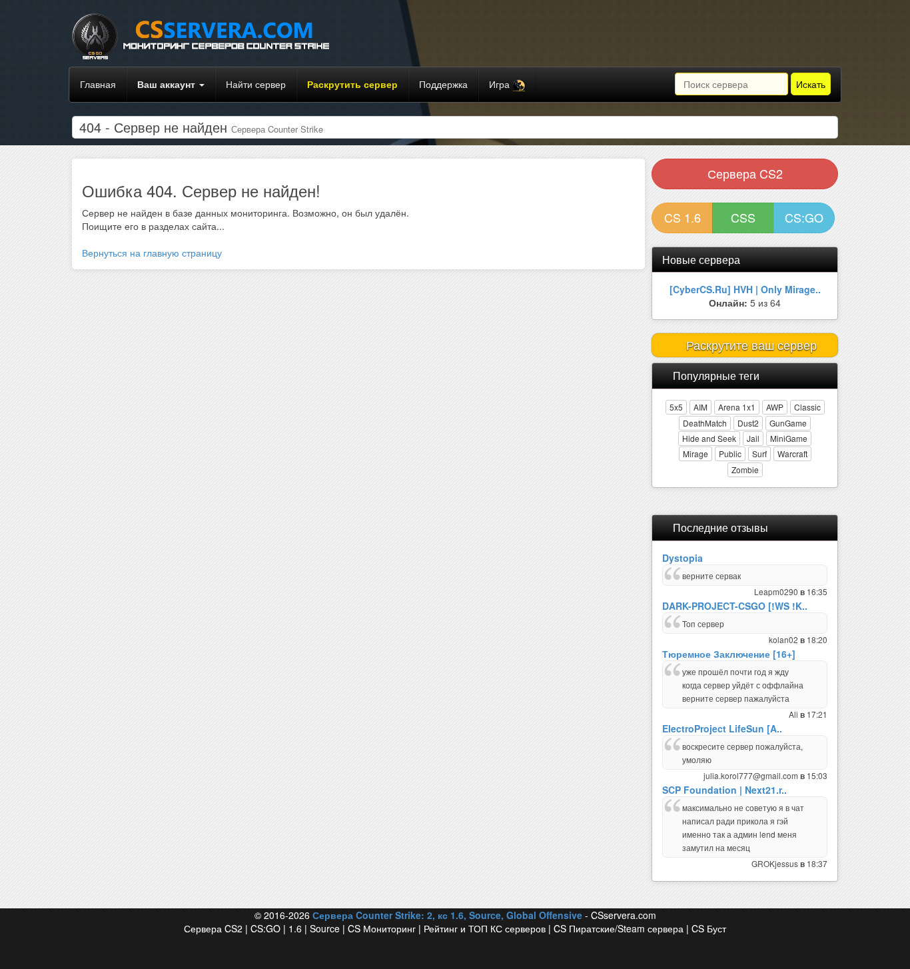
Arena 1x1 (736, 407)
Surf (759, 453)
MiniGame (788, 438)
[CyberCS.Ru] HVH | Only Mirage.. (745, 289)
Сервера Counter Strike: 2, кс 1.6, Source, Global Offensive (447, 915)
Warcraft (792, 453)
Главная (98, 84)
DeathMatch (705, 423)
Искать (810, 84)
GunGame (788, 423)
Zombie (745, 469)
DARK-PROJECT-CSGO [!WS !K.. (734, 605)
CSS (743, 217)
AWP (774, 407)
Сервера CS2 (745, 173)
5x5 (676, 407)
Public (730, 453)
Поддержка (443, 84)
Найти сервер (256, 84)
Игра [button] (500, 84)
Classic (807, 407)
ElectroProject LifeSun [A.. (722, 728)
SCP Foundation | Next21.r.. (724, 789)
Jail (753, 438)
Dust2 (748, 423)
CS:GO (804, 217)
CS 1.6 (682, 217)
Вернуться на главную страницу (152, 252)
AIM (700, 407)
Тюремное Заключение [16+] (728, 653)
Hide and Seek (709, 438)
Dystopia (682, 557)
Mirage (695, 453)
